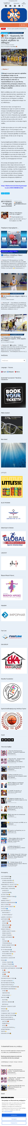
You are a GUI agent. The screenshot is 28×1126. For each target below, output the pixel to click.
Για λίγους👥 (4, 908)
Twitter (15, 6)
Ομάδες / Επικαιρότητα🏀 (9, 886)
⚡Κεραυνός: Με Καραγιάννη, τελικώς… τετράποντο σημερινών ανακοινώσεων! (16, 752)
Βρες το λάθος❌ (5, 904)
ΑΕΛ (2, 193)
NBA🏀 (4, 974)
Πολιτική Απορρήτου (8, 1111)
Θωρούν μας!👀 (6, 912)
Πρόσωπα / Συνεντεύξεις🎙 (8, 1006)
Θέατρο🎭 (5, 999)
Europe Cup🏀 (6, 972)
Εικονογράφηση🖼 (6, 947)
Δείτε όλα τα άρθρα (14, 214)
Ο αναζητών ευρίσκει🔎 (7, 984)
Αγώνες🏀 (5, 990)
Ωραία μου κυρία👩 (6, 1033)
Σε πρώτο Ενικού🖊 (7, 914)
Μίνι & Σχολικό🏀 (6, 925)
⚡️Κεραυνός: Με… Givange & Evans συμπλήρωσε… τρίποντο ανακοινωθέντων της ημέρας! (16, 760)
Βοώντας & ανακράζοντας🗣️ (9, 902)
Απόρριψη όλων (14, 1122)
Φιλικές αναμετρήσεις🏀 (9, 945)
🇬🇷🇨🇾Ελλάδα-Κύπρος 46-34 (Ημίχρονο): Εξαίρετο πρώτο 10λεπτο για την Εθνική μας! (17, 864)
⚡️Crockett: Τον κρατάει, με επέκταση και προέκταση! (15, 791)
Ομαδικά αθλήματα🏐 (8, 882)
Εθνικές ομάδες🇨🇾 (6, 929)
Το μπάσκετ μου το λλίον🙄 (9, 1013)
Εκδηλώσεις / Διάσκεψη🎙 (8, 957)
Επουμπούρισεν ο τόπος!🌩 (8, 978)
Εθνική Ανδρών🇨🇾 (7, 933)
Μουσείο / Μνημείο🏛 (8, 1002)
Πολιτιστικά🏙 (5, 997)
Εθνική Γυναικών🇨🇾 (7, 935)
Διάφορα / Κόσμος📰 (6, 917)
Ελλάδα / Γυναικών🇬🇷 (8, 964)
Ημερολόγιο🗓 (6, 993)
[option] (17, 29)
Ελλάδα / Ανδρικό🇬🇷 (7, 962)
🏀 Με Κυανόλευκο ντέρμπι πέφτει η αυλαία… (14, 297)
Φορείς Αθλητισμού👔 (7, 1017)
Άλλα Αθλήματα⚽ (6, 878)
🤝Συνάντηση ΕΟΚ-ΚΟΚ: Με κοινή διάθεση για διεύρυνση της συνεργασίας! (16, 768)
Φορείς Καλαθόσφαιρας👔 (8, 1019)
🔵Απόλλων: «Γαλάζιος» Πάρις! (11, 255)
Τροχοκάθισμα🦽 (7, 943)
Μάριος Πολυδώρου (10, 44)
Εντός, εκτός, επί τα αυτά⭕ (9, 966)
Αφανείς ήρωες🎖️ (6, 900)
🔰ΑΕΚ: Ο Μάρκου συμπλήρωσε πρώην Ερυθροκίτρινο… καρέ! (16, 783)
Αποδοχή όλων (14, 1115)
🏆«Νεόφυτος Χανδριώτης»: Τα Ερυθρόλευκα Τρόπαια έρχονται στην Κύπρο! (17, 800)
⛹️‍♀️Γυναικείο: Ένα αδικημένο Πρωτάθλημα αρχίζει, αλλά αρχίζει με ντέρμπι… (13, 338)
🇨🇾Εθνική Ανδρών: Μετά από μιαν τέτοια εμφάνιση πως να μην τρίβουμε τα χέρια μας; (16, 840)
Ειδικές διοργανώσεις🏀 (7, 937)
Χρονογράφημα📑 (6, 1029)
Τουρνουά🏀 (5, 941)
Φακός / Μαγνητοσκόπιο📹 (8, 1015)
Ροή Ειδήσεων (24, 3)
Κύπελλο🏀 (5, 923)
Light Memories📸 (6, 876)
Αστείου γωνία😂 (5, 894)
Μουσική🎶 (5, 1004)
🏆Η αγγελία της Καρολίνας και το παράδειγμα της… (16, 831)
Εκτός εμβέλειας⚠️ (7, 953)
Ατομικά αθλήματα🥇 (8, 880)
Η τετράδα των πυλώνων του (7, 3)
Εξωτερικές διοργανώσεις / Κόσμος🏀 (11, 968)
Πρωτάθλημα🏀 (5, 33)
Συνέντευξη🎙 (5, 1011)
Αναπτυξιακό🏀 (6, 921)
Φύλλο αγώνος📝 (6, 995)
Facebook (6, 6)
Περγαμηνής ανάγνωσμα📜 (9, 988)
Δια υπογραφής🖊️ (6, 910)
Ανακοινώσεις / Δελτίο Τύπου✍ (9, 251)
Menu (24, 25)
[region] (14, 1112)
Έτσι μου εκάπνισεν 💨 (7, 980)
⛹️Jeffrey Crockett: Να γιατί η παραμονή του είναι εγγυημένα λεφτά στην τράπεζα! (17, 776)
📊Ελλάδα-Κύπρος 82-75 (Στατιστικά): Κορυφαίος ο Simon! (16, 847)
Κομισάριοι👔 (6, 1023)
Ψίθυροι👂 (4, 1031)
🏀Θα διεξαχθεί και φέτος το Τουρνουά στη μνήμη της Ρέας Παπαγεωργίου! (15, 808)
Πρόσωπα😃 (4, 1008)
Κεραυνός (7, 193)
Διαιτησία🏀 (5, 1021)
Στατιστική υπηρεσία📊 (8, 1027)
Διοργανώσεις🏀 (5, 293)
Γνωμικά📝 (5, 898)
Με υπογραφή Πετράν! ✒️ (8, 982)
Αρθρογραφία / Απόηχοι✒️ (8, 888)
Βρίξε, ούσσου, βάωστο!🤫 (8, 906)
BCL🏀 (3, 970)
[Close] (26, 1099)
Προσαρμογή (14, 1119)
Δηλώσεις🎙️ (5, 890)
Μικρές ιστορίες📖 (7, 955)
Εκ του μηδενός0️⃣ (6, 949)
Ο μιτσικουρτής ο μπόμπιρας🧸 (10, 986)
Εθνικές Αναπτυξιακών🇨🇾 (9, 931)
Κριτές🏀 (4, 1025)
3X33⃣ (3, 939)
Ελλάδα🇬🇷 (4, 960)
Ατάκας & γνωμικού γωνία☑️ (8, 896)
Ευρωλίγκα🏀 (5, 976)
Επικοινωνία (16, 3)
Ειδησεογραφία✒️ (7, 892)
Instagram (19, 6)
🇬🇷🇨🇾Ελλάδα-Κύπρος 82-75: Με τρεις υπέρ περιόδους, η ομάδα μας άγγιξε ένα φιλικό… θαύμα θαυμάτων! (17, 856)
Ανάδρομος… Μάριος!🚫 (9, 951)
